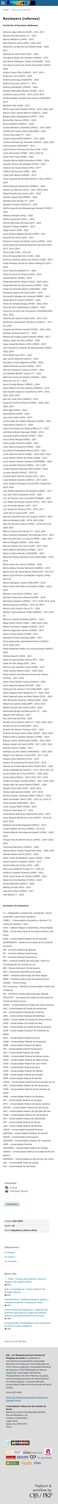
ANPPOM (11, 1372)
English (13, 1187)
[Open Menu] (3, 3)
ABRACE (25, 1366)
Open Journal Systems (15, 1341)
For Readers (9, 1252)
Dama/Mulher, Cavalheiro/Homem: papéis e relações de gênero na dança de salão (26, 1301)
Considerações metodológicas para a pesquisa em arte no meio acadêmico (27, 1324)
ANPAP (44, 1375)
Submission (12, 1204)
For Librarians (10, 1261)
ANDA (20, 1381)
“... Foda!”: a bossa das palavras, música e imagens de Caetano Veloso (25, 1280)
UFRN (9, 1387)
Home (5, 9)
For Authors (9, 1257)
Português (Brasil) (19, 1191)
